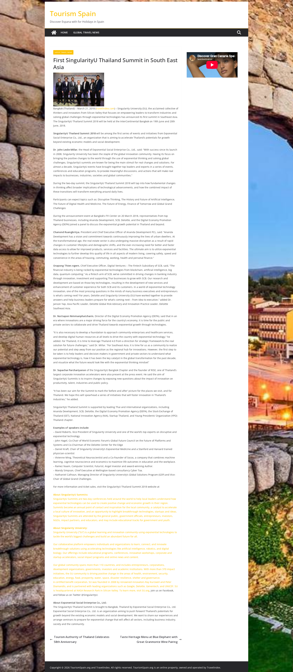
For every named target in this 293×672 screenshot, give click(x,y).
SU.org (145, 590)
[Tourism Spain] (54, 32)
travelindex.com (105, 108)
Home (64, 32)
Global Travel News (86, 32)
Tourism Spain (73, 13)
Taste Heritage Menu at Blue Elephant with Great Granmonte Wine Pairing (149, 639)
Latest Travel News (63, 52)
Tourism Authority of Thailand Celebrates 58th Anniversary (81, 639)
